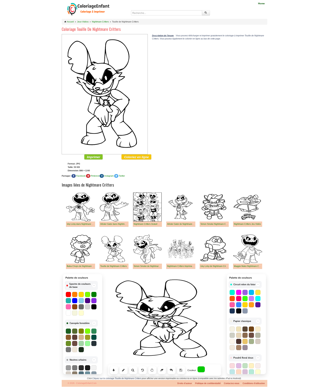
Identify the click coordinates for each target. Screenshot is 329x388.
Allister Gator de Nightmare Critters (183, 224)
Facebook (81, 176)
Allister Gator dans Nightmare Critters (117, 224)
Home (261, 3)
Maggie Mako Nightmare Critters (249, 266)
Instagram (109, 176)
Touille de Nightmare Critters (113, 266)
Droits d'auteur (184, 383)
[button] (81, 285)
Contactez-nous (231, 383)
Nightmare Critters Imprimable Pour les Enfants (189, 266)
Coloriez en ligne (136, 157)
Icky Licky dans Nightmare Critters (82, 224)
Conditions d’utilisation (254, 383)
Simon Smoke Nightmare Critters (215, 224)
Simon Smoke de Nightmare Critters (150, 266)
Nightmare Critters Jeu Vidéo (247, 224)
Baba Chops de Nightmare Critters (83, 266)
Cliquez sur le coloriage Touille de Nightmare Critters (116, 378)
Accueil (70, 22)
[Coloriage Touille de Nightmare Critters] (105, 94)
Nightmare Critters (100, 22)
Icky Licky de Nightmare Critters (215, 266)
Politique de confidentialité (208, 383)
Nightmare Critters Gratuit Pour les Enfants (153, 224)
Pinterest (95, 176)
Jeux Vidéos (83, 22)
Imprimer (93, 157)
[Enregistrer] (181, 370)
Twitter (122, 176)
